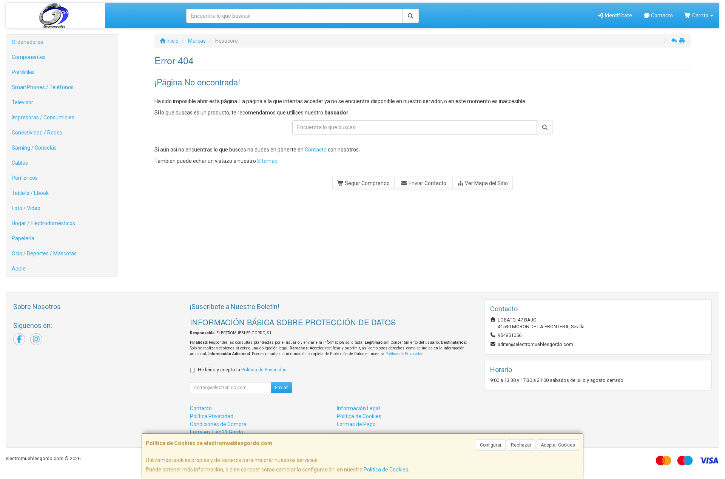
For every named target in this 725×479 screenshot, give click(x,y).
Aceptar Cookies (558, 445)
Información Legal (358, 408)
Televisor (22, 102)
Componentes (29, 57)
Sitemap (267, 161)
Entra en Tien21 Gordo (216, 432)
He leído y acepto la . (243, 369)
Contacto (661, 15)
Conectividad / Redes (37, 133)
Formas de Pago (356, 424)
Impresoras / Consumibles (43, 117)
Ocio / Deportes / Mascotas (44, 253)
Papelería (23, 238)
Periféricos (25, 178)
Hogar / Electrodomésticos (43, 223)
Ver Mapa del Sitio (486, 183)
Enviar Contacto (426, 183)
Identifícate (618, 15)
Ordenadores (27, 42)
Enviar (281, 387)
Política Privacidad (211, 416)
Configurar (490, 445)
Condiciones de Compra (218, 424)
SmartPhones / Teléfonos (43, 87)
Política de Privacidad (405, 354)
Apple (19, 269)
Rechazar (521, 445)
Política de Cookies (386, 470)
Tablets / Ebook (30, 193)
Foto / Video (26, 208)
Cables (20, 163)
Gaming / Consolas (34, 148)
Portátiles (23, 72)
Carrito (700, 15)
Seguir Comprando (367, 183)
